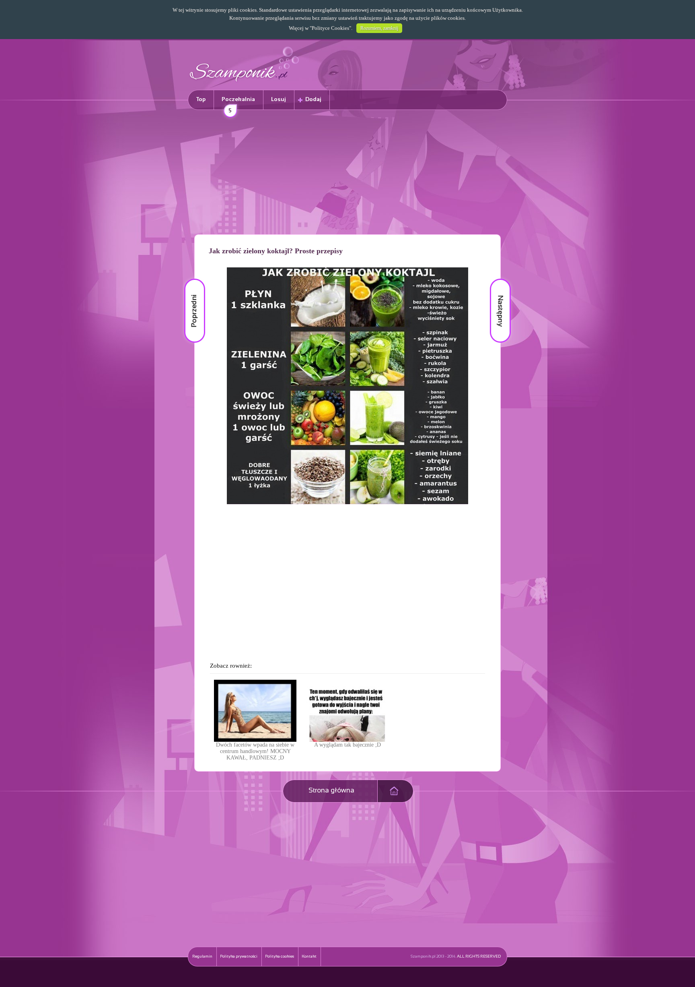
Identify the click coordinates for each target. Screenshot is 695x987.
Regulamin (202, 956)
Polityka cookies (279, 956)
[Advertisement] (347, 173)
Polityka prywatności (238, 956)
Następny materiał (495, 279)
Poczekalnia (238, 103)
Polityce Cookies (330, 28)
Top (201, 99)
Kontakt (309, 956)
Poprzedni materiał (189, 279)
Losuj (278, 99)
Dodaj (313, 99)
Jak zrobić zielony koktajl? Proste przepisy (276, 251)
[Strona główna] (244, 83)
